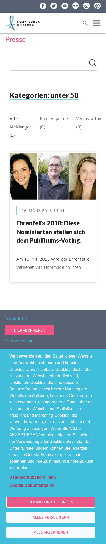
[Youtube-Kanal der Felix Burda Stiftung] (64, 6)
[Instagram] (86, 6)
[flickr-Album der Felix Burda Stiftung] (75, 5)
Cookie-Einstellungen (51, 502)
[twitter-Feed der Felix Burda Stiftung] (53, 6)
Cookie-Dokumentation (32, 485)
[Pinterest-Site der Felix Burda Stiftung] (97, 6)
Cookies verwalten (18, 340)
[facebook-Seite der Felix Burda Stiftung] (43, 6)
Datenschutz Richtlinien (32, 477)
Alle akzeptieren (51, 532)
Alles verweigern (51, 517)
